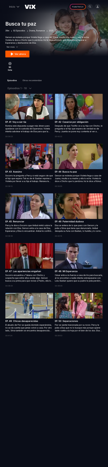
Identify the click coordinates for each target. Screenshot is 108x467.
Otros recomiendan (32, 80)
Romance (40, 30)
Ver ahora (20, 54)
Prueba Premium (77, 7)
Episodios (12, 80)
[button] (29, 116)
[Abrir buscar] (90, 7)
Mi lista (10, 68)
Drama (32, 30)
